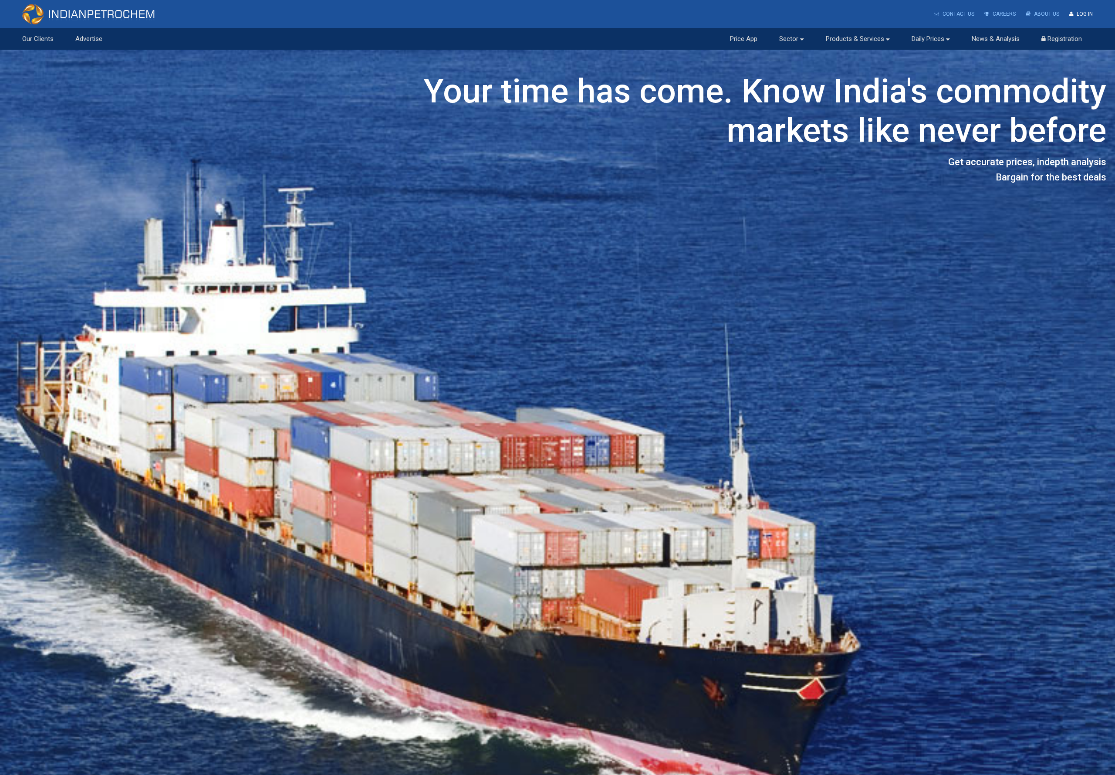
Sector (789, 39)
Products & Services (856, 39)
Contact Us (957, 14)
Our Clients (38, 39)
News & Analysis (996, 39)
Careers (1003, 14)
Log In (1084, 14)
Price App (743, 39)
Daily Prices (929, 39)
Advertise (88, 39)
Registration (1064, 39)
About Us (1046, 14)
